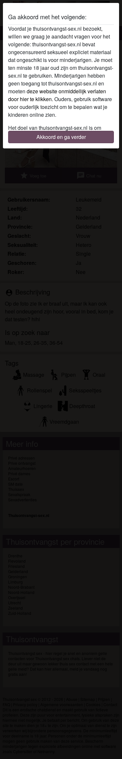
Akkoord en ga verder (61, 137)
